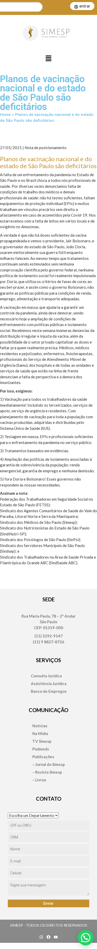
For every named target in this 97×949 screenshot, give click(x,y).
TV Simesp (41, 741)
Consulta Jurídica (46, 676)
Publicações (43, 757)
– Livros (39, 780)
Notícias (39, 726)
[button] (48, 59)
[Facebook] (49, 937)
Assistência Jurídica (48, 684)
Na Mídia (40, 734)
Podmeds (40, 749)
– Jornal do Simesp (48, 764)
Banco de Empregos (48, 691)
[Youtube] (56, 937)
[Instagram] (41, 937)
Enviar (48, 903)
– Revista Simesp (47, 772)
